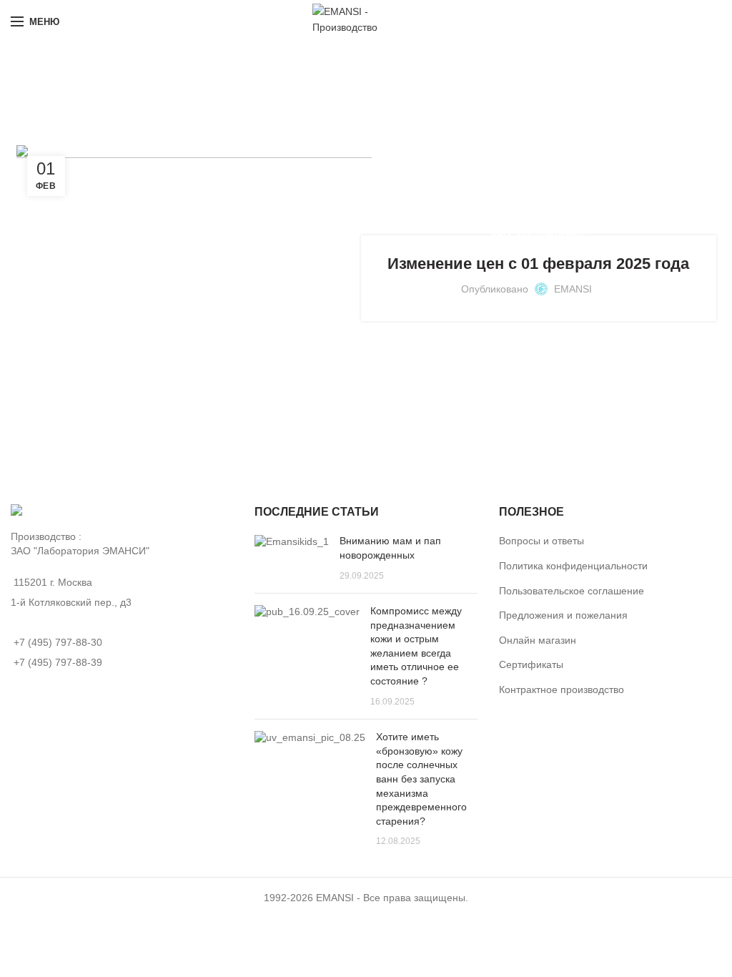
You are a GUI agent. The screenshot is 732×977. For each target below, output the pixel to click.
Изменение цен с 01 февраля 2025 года (538, 264)
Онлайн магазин (537, 640)
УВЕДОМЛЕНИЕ (550, 235)
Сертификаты (531, 664)
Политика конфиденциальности (573, 565)
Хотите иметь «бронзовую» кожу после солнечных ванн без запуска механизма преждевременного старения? (421, 779)
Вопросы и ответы (541, 540)
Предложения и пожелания (563, 615)
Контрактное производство (561, 689)
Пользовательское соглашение (571, 590)
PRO (500, 235)
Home (273, 97)
